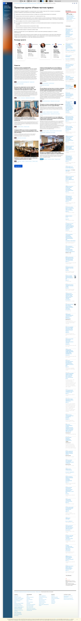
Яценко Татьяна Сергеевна (6, 15)
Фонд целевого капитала (17, 604)
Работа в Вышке (16, 615)
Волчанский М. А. (68, 97)
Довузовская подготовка (30, 597)
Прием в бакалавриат (29, 599)
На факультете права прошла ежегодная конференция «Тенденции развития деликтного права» (25, 158)
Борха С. (67, 378)
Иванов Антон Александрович (32, 50)
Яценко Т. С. (67, 120)
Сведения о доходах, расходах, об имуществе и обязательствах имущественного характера (19, 608)
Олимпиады (28, 598)
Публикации (53, 603)
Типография (53, 599)
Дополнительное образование (31, 604)
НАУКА (40, 594)
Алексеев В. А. (68, 251)
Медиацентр (53, 600)
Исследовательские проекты (43, 597)
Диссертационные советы (42, 599)
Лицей (27, 595)
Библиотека (53, 595)
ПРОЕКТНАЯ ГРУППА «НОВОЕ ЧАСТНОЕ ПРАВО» (7, 6)
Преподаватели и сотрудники (18, 599)
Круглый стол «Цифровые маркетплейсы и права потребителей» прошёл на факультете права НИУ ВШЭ (52, 153)
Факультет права (38, 591)
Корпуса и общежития (17, 600)
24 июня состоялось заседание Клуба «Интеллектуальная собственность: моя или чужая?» (25, 68)
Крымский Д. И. (68, 36)
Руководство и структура (17, 597)
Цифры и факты (16, 595)
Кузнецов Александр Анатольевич (57, 51)
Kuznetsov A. (67, 229)
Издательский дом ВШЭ (54, 597)
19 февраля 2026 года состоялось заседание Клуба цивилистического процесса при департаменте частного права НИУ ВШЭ (26, 131)
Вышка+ (28, 600)
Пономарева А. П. (68, 50)
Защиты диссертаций (42, 600)
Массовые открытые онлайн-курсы (68, 599)
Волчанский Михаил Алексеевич (7, 19)
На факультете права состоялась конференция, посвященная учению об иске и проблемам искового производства (25, 119)
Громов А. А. (67, 270)
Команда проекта (7, 10)
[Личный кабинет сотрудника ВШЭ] (74, 3)
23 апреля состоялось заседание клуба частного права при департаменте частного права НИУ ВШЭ (51, 105)
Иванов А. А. (67, 211)
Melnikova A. (67, 332)
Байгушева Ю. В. (72, 251)
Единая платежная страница (18, 614)
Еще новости (18, 166)
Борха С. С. (67, 366)
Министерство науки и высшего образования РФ (68, 596)
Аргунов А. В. (67, 67)
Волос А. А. (67, 141)
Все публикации (68, 575)
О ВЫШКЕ (16, 594)
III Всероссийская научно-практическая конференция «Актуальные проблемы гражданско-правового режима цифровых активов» (70, 17)
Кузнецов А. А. (68, 344)
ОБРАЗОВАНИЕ (29, 594)
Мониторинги (41, 598)
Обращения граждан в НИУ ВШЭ (18, 603)
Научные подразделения (42, 595)
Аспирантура (28, 603)
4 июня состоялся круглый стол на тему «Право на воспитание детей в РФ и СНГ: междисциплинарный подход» (51, 69)
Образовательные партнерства (31, 608)
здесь (56, 619)
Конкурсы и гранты (41, 603)
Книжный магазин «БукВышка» (55, 598)
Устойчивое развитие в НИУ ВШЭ (18, 598)
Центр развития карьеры (30, 605)
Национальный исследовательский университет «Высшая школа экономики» (24, 591)
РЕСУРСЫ (53, 594)
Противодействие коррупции (18, 605)
